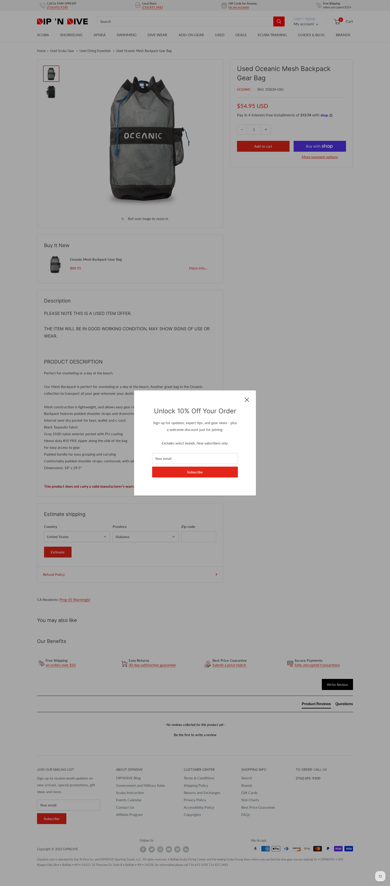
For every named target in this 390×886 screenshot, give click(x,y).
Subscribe (195, 472)
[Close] (247, 399)
